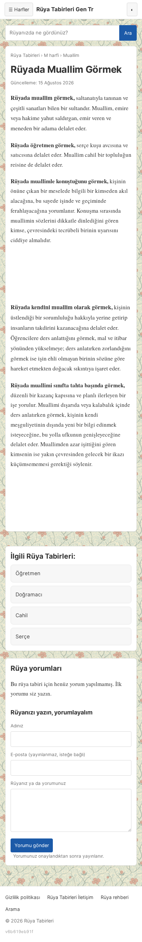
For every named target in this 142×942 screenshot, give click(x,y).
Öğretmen (28, 573)
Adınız (17, 725)
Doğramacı (29, 594)
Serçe (23, 636)
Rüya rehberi (114, 897)
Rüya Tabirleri (25, 55)
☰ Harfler (19, 9)
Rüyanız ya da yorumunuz (38, 783)
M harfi (51, 55)
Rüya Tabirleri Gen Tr (64, 9)
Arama (12, 909)
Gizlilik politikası (22, 897)
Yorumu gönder (32, 845)
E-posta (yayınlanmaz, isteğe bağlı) (48, 754)
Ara (128, 33)
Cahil (22, 615)
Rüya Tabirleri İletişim (70, 897)
